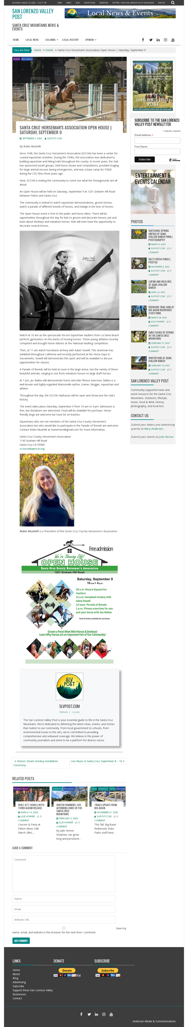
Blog (78, 2)
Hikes (94, 788)
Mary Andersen (153, 428)
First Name (141, 146)
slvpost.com (54, 138)
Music (25, 788)
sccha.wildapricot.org (32, 448)
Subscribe (104, 2)
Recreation (27, 58)
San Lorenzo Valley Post (32, 13)
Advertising (89, 2)
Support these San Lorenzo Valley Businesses (133, 2)
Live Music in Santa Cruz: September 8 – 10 (96, 761)
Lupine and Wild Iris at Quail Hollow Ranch (160, 284)
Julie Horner (28, 816)
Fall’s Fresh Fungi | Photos (159, 260)
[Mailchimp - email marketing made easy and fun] (174, 162)
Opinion (89, 40)
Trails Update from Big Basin (105, 806)
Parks (112, 788)
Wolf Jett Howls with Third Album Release (31, 806)
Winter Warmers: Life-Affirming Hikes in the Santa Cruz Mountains (69, 809)
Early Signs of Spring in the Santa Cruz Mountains (161, 335)
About (69, 2)
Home (59, 2)
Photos (137, 221)
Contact (162, 2)
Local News (32, 40)
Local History (70, 40)
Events (16, 58)
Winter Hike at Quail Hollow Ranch (160, 359)
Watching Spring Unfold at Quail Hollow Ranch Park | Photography (160, 235)
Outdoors (57, 788)
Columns (50, 40)
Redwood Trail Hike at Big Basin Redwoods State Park (161, 310)
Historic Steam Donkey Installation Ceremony (36, 763)
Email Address (144, 135)
